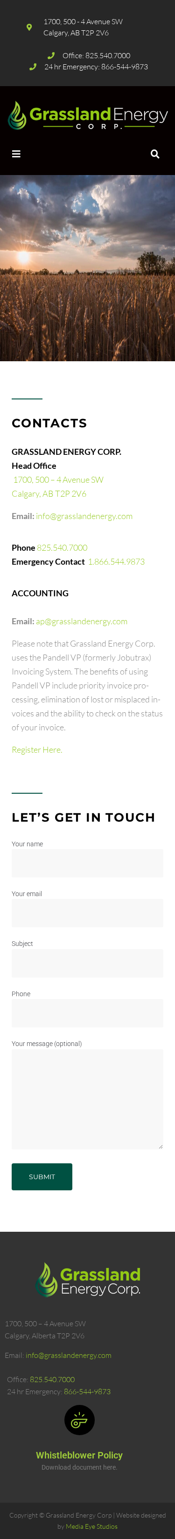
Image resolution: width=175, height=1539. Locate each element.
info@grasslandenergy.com (84, 516)
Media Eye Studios (92, 1526)
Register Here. (37, 749)
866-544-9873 (87, 1391)
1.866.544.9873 (116, 561)
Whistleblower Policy (79, 1455)
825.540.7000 (62, 547)
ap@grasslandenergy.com (81, 621)
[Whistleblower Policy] (79, 1420)
